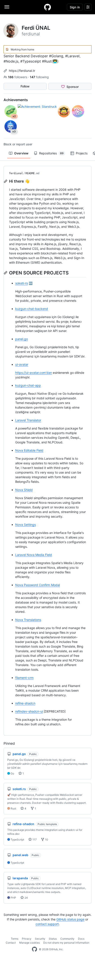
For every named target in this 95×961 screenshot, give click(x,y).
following (39, 77)
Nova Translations (28, 620)
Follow (25, 86)
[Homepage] (47, 7)
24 (26, 897)
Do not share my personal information (66, 942)
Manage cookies (29, 942)
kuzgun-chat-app (28, 385)
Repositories (51, 153)
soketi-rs (21, 283)
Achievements (16, 100)
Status (53, 938)
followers (18, 77)
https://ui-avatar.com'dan (33, 372)
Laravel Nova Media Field (33, 555)
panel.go (21, 339)
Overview (21, 153)
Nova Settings (25, 524)
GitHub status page (70, 919)
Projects (81, 153)
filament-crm (24, 678)
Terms (14, 938)
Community (67, 938)
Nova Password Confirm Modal (37, 585)
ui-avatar (21, 364)
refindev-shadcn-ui (29, 711)
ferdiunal (16, 173)
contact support (47, 924)
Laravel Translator (28, 420)
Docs (81, 938)
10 (46, 839)
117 (34, 839)
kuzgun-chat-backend (31, 309)
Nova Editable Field (29, 450)
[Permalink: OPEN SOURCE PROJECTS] (6, 273)
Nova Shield (24, 490)
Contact (11, 942)
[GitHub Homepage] (34, 949)
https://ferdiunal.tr (22, 70)
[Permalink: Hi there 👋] (6, 181)
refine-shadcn (25, 703)
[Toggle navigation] (7, 7)
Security (40, 938)
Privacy (26, 938)
